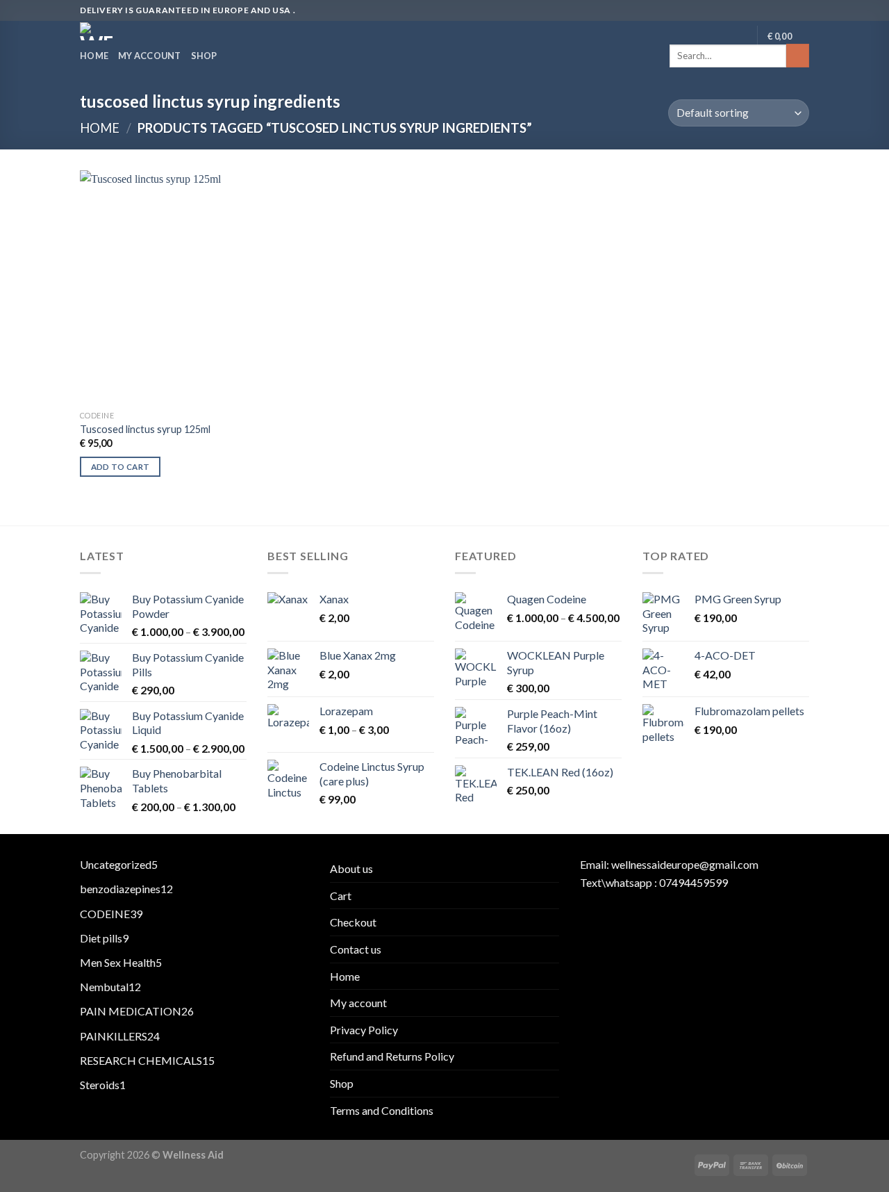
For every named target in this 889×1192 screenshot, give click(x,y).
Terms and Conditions (381, 1110)
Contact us (355, 949)
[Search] (797, 55)
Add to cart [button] (120, 466)
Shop (204, 55)
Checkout (353, 922)
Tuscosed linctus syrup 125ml (145, 429)
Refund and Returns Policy (392, 1056)
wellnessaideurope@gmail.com (684, 864)
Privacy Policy (364, 1029)
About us (351, 868)
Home (94, 55)
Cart (340, 895)
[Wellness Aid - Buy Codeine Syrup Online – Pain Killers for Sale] (137, 31)
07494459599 (693, 882)
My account (149, 55)
